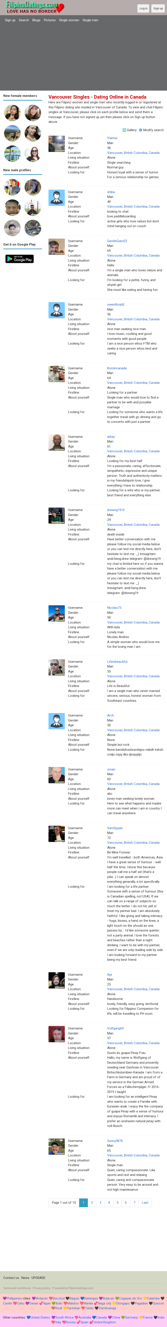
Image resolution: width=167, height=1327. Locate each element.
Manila (88, 1303)
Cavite (7, 1303)
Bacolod (59, 1298)
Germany (131, 1317)
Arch (110, 715)
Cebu (20, 1303)
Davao (33, 1303)
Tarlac (89, 1308)
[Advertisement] (83, 57)
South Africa (64, 1317)
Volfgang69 (115, 1028)
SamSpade (115, 828)
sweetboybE (116, 304)
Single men (90, 20)
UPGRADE (38, 1278)
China (116, 1317)
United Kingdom (105, 1322)
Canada (154, 153)
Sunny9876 (115, 1141)
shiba (111, 192)
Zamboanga (107, 1308)
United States (40, 1317)
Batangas (91, 1298)
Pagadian (141, 1303)
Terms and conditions (17, 1288)
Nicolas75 (114, 608)
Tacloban (73, 1308)
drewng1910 (116, 510)
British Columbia (135, 153)
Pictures (50, 20)
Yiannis (112, 138)
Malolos (73, 1303)
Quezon (158, 1303)
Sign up (10, 20)
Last (145, 1203)
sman (111, 769)
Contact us (11, 1278)
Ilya (109, 975)
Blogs (36, 20)
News (25, 1278)
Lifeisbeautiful (117, 662)
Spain (85, 1322)
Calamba (153, 1298)
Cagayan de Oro (130, 1298)
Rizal (58, 1308)
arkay (111, 437)
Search (24, 20)
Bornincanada (117, 368)
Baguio (74, 1298)
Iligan (47, 1303)
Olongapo (123, 1303)
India (161, 1317)
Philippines (14, 1298)
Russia (71, 1322)
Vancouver (114, 153)
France (148, 1317)
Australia (84, 1317)
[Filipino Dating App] (19, 255)
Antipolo (42, 1298)
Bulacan (108, 1298)
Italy (58, 1322)
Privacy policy (41, 1288)
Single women (69, 20)
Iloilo (59, 1303)
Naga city (104, 1303)
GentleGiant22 (117, 241)
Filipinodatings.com (81, 1288)
